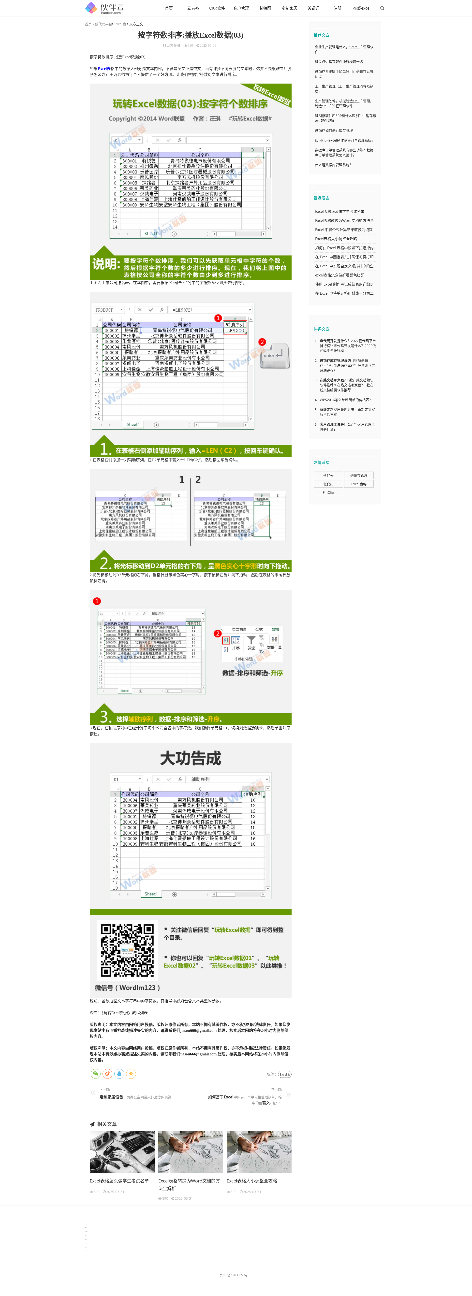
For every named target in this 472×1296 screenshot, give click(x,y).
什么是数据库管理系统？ (334, 164)
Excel (229, 1097)
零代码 (325, 340)
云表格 (193, 8)
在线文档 (327, 380)
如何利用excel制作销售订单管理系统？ (345, 140)
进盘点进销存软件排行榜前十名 (339, 61)
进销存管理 (359, 475)
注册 (337, 8)
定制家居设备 (111, 1097)
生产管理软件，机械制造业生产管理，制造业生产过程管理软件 (344, 103)
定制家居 (289, 8)
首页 (169, 8)
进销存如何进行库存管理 (334, 130)
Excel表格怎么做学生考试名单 (119, 1181)
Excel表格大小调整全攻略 (252, 1181)
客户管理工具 (330, 424)
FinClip (328, 492)
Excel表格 (359, 484)
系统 (347, 360)
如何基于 (216, 1097)
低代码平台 (103, 24)
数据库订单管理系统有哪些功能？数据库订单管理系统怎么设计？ (344, 152)
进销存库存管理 (332, 360)
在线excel (361, 8)
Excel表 (120, 24)
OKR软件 (217, 8)
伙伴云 (328, 475)
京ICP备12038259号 (234, 1275)
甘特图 (265, 8)
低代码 (364, 340)
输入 (266, 1103)
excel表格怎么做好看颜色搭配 (339, 275)
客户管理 (241, 8)
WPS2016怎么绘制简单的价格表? (345, 399)
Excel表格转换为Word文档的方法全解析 (189, 1185)
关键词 (313, 8)
